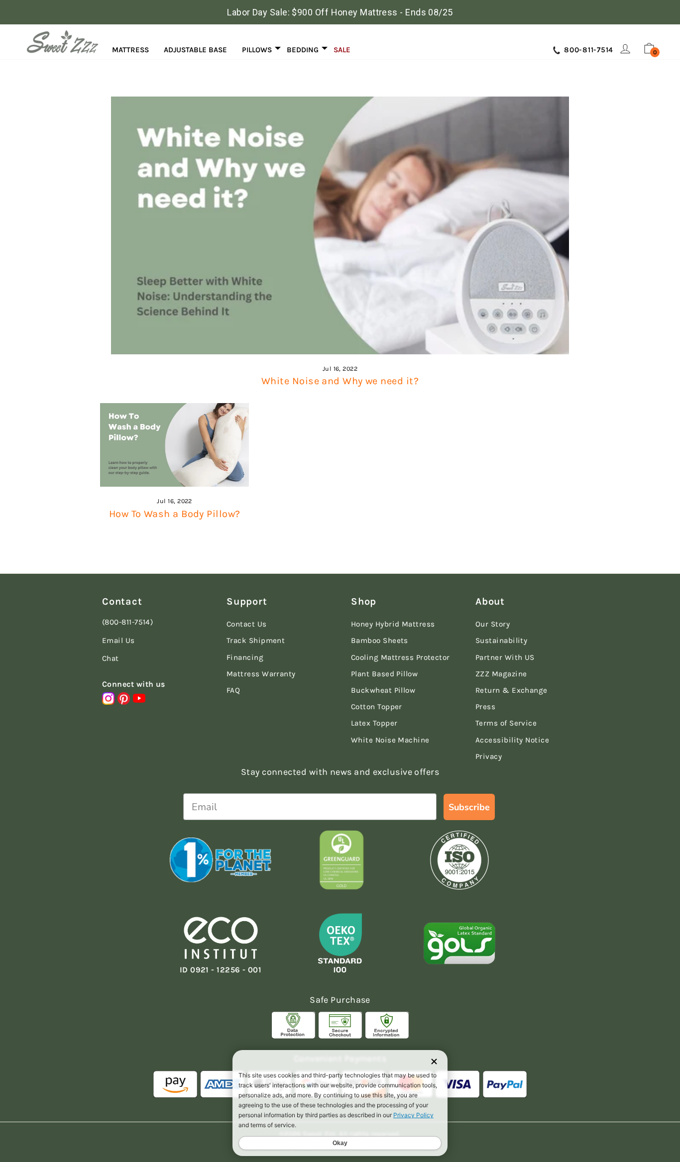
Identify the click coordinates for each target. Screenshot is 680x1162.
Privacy (488, 756)
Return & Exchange (511, 690)
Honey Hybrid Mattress (393, 624)
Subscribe (469, 807)
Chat (110, 658)
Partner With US (505, 657)
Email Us (118, 640)
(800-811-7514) (127, 622)
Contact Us (247, 624)
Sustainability (501, 640)
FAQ (233, 690)
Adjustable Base (195, 49)
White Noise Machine (390, 740)
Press (485, 706)
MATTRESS (130, 49)
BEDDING (303, 49)
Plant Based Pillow (384, 673)
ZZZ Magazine (501, 673)
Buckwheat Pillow (383, 690)
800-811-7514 (587, 49)
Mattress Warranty (261, 673)
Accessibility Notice (512, 740)
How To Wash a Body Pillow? (174, 514)
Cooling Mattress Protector (400, 657)
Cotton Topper (376, 706)
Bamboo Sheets (379, 640)
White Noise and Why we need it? (340, 381)
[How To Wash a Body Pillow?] (174, 445)
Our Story (492, 624)
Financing (245, 657)
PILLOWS (257, 49)
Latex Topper (374, 723)
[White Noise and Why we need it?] (340, 225)
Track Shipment (256, 640)
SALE (342, 49)
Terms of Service (506, 723)
